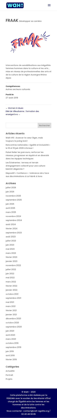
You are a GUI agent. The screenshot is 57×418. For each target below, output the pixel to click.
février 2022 (11, 286)
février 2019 (11, 359)
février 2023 (11, 257)
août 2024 (11, 224)
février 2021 (11, 310)
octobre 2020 (12, 322)
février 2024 (11, 228)
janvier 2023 (11, 261)
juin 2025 (10, 204)
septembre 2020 (14, 326)
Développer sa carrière (30, 21)
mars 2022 (11, 281)
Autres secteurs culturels (18, 89)
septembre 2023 (14, 232)
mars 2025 (11, 212)
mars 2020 (11, 339)
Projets (9, 379)
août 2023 (11, 236)
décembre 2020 (13, 318)
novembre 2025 (13, 196)
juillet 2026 (11, 187)
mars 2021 (11, 306)
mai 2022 (10, 277)
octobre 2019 (12, 343)
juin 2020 (10, 331)
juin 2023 (10, 245)
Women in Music (14, 108)
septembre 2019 (13, 347)
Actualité (10, 371)
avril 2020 (10, 335)
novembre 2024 (13, 216)
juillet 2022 (11, 269)
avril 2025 (10, 208)
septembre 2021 (13, 298)
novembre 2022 (13, 265)
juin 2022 (10, 273)
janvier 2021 (11, 314)
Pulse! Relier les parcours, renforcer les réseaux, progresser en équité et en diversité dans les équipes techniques (27, 155)
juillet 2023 (11, 240)
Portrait (9, 375)
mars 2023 (11, 253)
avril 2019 (10, 355)
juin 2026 (10, 191)
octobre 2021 (12, 294)
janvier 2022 (11, 290)
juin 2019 (10, 351)
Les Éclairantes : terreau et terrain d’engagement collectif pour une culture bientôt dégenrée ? (25, 165)
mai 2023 (10, 249)
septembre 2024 (14, 220)
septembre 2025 (14, 199)
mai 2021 (10, 302)
